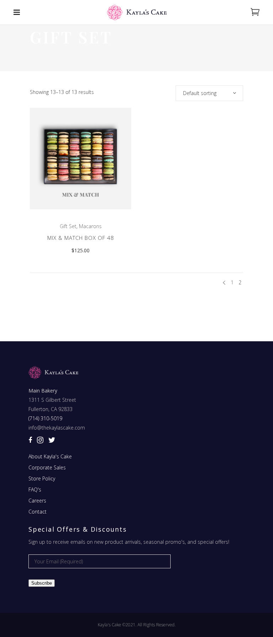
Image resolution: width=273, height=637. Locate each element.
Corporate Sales (47, 467)
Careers (37, 500)
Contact (37, 511)
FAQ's (34, 489)
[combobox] (209, 93)
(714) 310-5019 (45, 418)
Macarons (90, 226)
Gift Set (68, 226)
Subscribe (41, 583)
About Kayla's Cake (50, 456)
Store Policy (41, 478)
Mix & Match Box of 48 (80, 237)
